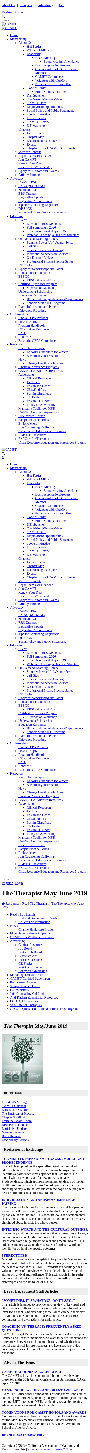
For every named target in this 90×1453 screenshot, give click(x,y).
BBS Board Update (15, 1125)
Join (61, 5)
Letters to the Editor (15, 1109)
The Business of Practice (18, 1113)
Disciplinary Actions (15, 1140)
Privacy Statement (39, 1449)
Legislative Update (14, 1128)
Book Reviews (11, 1136)
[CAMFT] (9, 24)
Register (7, 12)
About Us (8, 5)
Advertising (45, 5)
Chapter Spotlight (13, 1117)
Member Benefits (13, 1132)
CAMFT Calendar (14, 1106)
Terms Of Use (63, 1449)
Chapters (26, 5)
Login (19, 12)
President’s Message (15, 1102)
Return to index (23, 1434)
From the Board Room (17, 1121)
